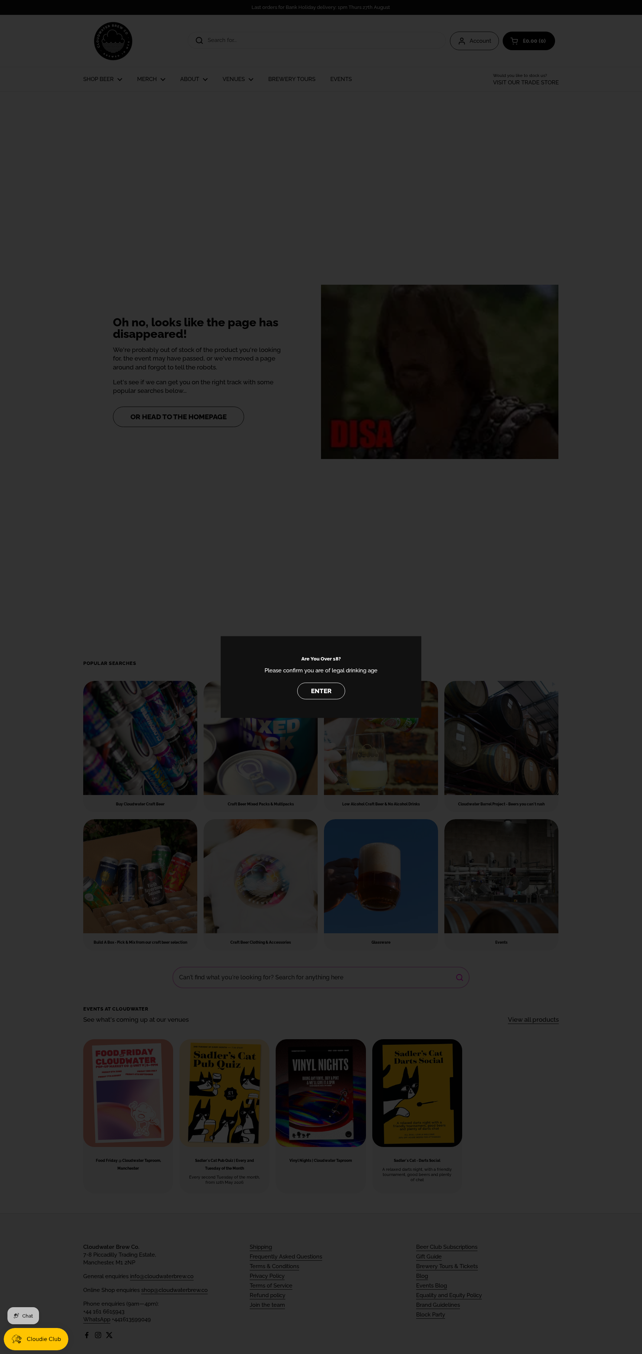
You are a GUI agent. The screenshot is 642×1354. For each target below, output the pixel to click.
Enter (321, 691)
